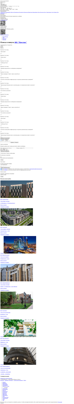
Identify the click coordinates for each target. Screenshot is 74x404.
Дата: (1, 149)
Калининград (16, 12)
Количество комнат (4, 6)
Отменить (16, 142)
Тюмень (55, 12)
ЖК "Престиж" (21, 42)
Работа (25, 380)
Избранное (2, 13)
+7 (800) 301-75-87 (3, 20)
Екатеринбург (8, 12)
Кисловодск (21, 12)
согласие (5, 168)
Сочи (53, 12)
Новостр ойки (5, 384)
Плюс (3, 140)
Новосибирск (35, 12)
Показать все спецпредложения (6, 378)
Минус (6, 140)
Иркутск (12, 12)
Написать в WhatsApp (4, 34)
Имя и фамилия (3, 148)
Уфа (58, 12)
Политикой (60, 402)
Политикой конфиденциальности (36, 168)
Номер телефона (20, 148)
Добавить (12, 142)
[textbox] (4, 1)
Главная (4, 382)
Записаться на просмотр (5, 151)
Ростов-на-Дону (43, 12)
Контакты (2, 380)
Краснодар (26, 12)
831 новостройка (3, 5)
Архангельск (2, 12)
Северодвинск (48, 12)
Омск (39, 12)
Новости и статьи (6, 386)
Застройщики (5, 385)
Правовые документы (9, 380)
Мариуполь (30, 12)
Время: (1, 150)
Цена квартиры (3, 7)
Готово (2, 159)
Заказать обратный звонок (5, 167)
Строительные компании (18, 380)
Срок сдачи (2, 9)
